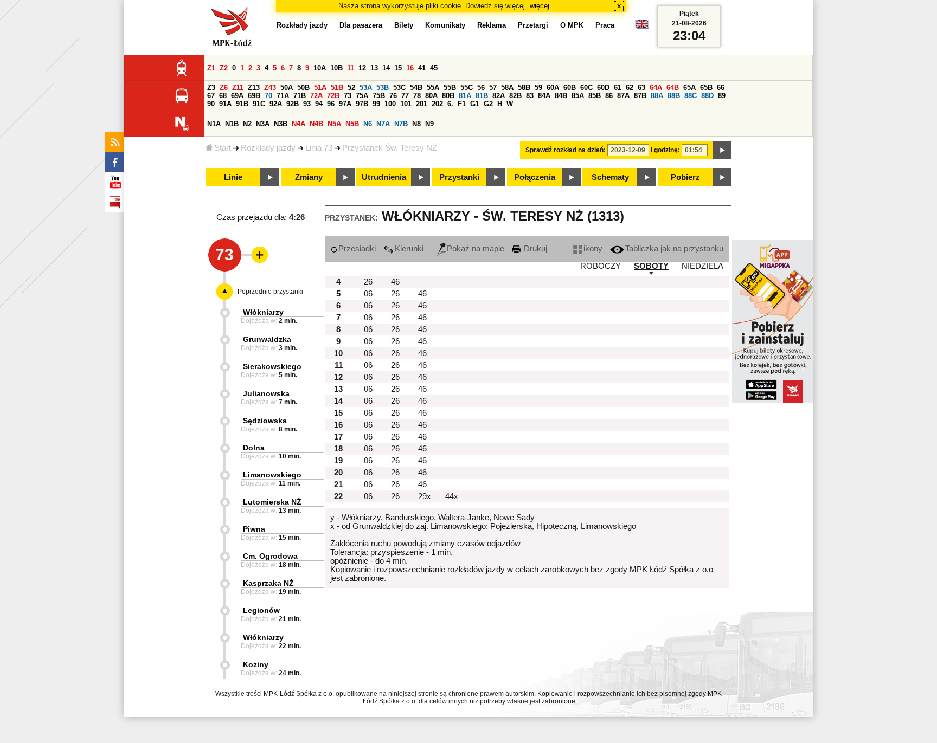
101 (406, 104)
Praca (604, 25)
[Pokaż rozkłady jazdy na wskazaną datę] (722, 150)
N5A (334, 124)
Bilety (403, 25)
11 (350, 68)
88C (690, 96)
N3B (280, 124)
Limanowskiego (272, 474)
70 (268, 96)
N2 (247, 124)
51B (337, 87)
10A (319, 68)
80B (448, 96)
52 (351, 87)
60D (603, 87)
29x (424, 496)
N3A (262, 124)
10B (336, 68)
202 (437, 104)
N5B (352, 124)
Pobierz (685, 177)
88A (657, 96)
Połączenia (534, 177)
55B (450, 87)
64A (656, 87)
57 (493, 87)
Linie (233, 177)
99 (376, 104)
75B (379, 96)
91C (259, 104)
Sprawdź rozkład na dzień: (565, 150)
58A (507, 87)
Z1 (211, 68)
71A (283, 96)
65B (706, 87)
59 (538, 87)
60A (553, 87)
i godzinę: (665, 150)
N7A (383, 124)
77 (405, 96)
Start (222, 148)
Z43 (270, 87)
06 (368, 293)
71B (299, 96)
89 (722, 96)
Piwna (254, 529)
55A (433, 87)
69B (254, 96)
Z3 (211, 87)
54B (416, 87)
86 (609, 96)
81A (465, 96)
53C (399, 87)
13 (374, 68)
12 (362, 68)
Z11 (237, 87)
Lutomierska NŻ (272, 502)
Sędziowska (265, 420)
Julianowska (266, 393)
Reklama (491, 25)
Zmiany (309, 177)
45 (434, 68)
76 (393, 96)
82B (515, 96)
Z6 (224, 87)
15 (398, 68)
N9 (429, 124)
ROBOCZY (600, 266)
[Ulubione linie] (256, 255)
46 (395, 281)
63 (641, 87)
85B (594, 96)
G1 (474, 104)
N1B (232, 124)
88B (674, 96)
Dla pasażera (360, 25)
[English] (642, 27)
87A (623, 96)
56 (481, 87)
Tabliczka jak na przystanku (674, 248)
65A (689, 87)
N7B (401, 124)
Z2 (224, 68)
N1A (214, 124)
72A (316, 96)
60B (569, 87)
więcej (539, 6)
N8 (416, 124)
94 (319, 104)
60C (586, 87)
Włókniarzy (263, 312)
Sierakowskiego (272, 366)
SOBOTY (651, 266)
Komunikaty (445, 25)
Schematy (610, 177)
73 (347, 96)
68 (223, 96)
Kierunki (409, 248)
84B (561, 96)
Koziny (255, 664)
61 (617, 87)
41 (422, 68)
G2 (488, 104)
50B (303, 87)
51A (320, 87)
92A (275, 104)
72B (333, 96)
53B (382, 87)
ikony (592, 248)
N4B (316, 124)
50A (286, 87)
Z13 (254, 87)
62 (629, 87)
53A (366, 87)
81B (482, 96)
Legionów (261, 610)
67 (211, 96)
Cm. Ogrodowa (270, 556)
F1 (462, 104)
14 (386, 68)
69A (237, 96)
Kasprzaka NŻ (268, 583)
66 (720, 87)
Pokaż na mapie (475, 248)
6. (450, 104)
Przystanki (459, 177)
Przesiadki (357, 248)
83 (530, 96)
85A (578, 96)
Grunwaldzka (267, 339)
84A (544, 96)
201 (421, 104)
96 (331, 104)
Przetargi (533, 25)
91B (242, 104)
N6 (367, 124)
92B (292, 104)
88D (707, 96)
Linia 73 (318, 148)
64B (672, 87)
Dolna (254, 447)
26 (368, 281)
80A (431, 96)
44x (451, 496)
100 (390, 104)
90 (211, 104)
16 (410, 68)
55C (466, 87)
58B (524, 87)
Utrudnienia (384, 177)
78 (417, 96)
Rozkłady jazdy (268, 148)
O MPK (571, 25)
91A (225, 104)
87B (640, 96)
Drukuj (534, 248)
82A (498, 96)
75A (362, 96)
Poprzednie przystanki (270, 291)
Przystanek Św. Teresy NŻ (389, 148)
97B (362, 104)
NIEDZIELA (702, 266)
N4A (298, 124)
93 (307, 104)
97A (345, 104)
